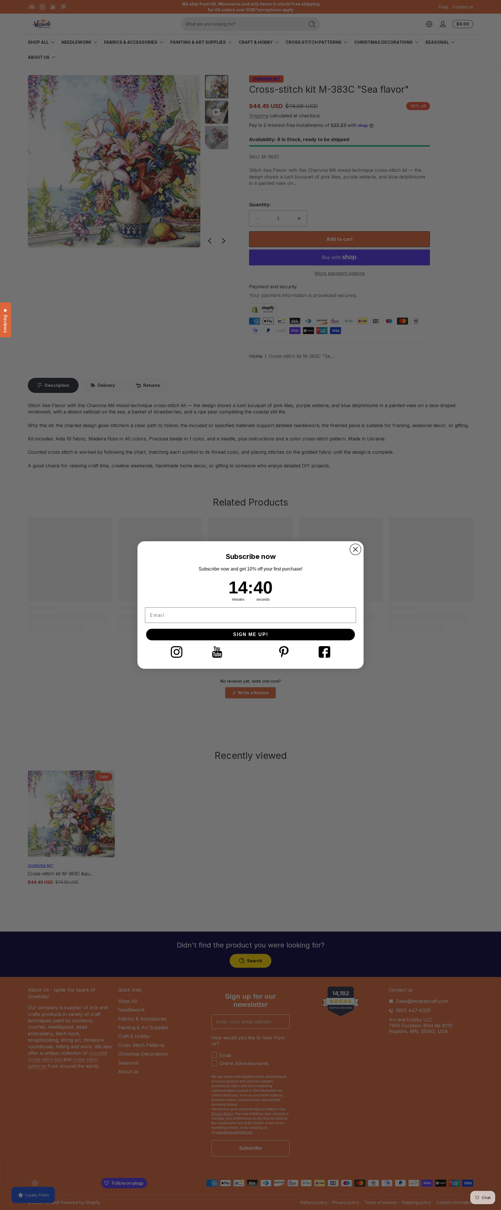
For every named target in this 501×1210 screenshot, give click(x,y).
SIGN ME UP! (250, 634)
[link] (176, 652)
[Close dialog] (355, 549)
